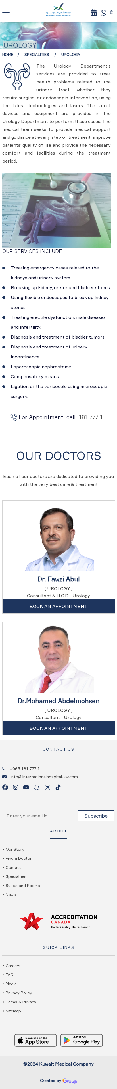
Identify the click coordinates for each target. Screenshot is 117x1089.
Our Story (15, 849)
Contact (13, 867)
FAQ (10, 974)
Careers (13, 965)
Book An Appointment (58, 606)
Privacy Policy (19, 992)
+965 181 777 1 (25, 768)
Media (11, 983)
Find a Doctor (19, 858)
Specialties (16, 876)
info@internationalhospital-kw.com (44, 776)
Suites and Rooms (23, 885)
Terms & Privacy (21, 1001)
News (11, 894)
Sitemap (13, 1010)
